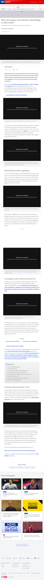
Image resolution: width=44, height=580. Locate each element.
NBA (33, 5)
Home (2, 5)
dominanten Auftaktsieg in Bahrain (19, 84)
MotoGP (22, 5)
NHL (36, 5)
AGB (14, 573)
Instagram (23, 558)
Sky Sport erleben (33, 2)
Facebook (10, 558)
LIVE (10, 5)
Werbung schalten (15, 566)
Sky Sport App (25, 564)
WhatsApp (38, 558)
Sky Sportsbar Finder (26, 566)
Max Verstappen (34, 84)
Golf (30, 5)
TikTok (16, 558)
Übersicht (9, 9)
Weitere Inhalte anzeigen (22, 545)
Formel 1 (18, 5)
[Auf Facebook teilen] (6, 70)
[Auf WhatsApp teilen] (13, 70)
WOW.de (2, 566)
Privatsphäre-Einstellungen (35, 573)
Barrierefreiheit (3, 574)
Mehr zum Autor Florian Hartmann (26, 450)
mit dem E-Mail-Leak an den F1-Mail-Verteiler (18, 351)
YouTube (30, 558)
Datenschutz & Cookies (21, 573)
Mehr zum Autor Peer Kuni (10, 450)
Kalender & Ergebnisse (21, 9)
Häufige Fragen (4, 573)
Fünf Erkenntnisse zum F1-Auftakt (14, 346)
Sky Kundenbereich (26, 568)
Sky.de (2, 564)
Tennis (27, 5)
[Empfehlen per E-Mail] (17, 70)
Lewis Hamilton (35, 397)
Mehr (39, 5)
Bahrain (26, 131)
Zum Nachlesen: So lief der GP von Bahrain (16, 95)
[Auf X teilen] (9, 70)
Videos (6, 5)
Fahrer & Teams (30, 9)
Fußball (13, 5)
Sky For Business (15, 564)
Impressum (10, 573)
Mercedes (6, 399)
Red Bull (9, 86)
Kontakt (27, 573)
